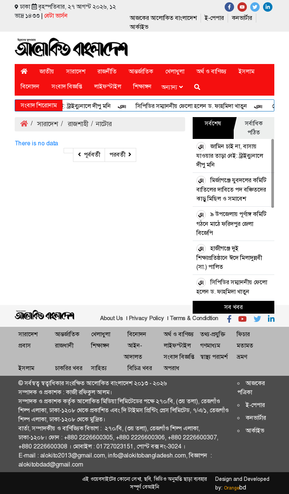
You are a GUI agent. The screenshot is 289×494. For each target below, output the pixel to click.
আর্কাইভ (139, 27)
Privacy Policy (146, 318)
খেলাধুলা (174, 71)
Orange (235, 488)
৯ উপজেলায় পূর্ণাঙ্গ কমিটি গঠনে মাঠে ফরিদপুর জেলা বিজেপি (231, 223)
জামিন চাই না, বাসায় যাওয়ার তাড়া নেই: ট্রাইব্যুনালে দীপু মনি (229, 155)
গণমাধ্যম (210, 345)
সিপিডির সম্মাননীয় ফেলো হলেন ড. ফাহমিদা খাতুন (183, 106)
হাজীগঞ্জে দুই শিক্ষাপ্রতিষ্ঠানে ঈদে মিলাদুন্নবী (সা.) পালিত (229, 257)
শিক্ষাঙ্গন (142, 86)
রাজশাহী (77, 123)
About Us (111, 318)
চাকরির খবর (68, 368)
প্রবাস (24, 345)
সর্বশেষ (213, 123)
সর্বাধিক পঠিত (254, 127)
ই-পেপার (214, 18)
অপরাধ (171, 368)
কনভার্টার (242, 18)
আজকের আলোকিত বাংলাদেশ (163, 18)
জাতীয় (47, 71)
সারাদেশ (75, 71)
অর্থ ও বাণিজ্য (211, 71)
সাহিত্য (99, 368)
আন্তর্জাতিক (141, 71)
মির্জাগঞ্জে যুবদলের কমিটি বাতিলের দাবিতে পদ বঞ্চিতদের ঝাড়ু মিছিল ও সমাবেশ (231, 189)
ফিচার (243, 334)
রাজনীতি (107, 71)
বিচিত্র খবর (140, 368)
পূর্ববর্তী (92, 155)
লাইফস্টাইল (107, 86)
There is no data (36, 143)
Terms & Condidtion (194, 318)
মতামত (245, 345)
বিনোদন (30, 86)
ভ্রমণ (242, 357)
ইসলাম (246, 71)
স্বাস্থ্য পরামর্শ (214, 357)
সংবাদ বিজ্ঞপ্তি (67, 86)
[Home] (24, 71)
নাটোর (104, 123)
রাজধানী (64, 345)
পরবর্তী (117, 155)
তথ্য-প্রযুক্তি (212, 334)
